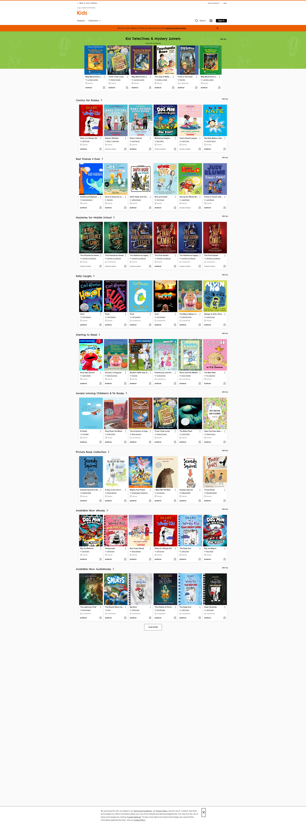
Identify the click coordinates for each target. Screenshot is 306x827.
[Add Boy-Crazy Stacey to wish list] (150, 559)
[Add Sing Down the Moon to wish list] (125, 442)
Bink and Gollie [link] (161, 197)
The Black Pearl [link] (186, 431)
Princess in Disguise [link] (113, 373)
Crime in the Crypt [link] (185, 77)
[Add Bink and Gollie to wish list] (174, 208)
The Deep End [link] (185, 548)
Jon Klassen (161, 493)
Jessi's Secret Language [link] (189, 138)
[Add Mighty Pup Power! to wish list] (150, 501)
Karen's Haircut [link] (136, 138)
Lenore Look (210, 317)
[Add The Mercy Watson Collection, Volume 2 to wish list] (199, 325)
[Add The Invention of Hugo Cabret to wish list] (150, 442)
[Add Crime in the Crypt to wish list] (196, 87)
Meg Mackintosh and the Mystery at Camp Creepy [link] (209, 77)
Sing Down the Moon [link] (113, 431)
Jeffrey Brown (136, 200)
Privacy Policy (161, 811)
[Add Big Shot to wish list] (150, 618)
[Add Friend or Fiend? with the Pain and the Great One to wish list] (224, 208)
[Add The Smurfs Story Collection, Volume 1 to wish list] (125, 618)
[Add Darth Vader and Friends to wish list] (150, 208)
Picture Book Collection (91, 452)
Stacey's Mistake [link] (111, 138)
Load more (153, 627)
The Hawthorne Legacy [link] (139, 255)
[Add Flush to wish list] (125, 325)
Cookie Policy (139, 820)
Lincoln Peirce (211, 141)
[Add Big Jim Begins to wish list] (224, 559)
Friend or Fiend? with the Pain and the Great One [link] (214, 197)
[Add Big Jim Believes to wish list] (100, 559)
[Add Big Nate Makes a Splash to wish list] (224, 149)
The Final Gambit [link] (162, 255)
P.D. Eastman (210, 376)
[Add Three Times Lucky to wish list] (127, 87)
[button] (214, 3)
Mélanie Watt (86, 493)
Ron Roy (182, 80)
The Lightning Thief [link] (88, 607)
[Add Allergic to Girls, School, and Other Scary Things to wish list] (224, 325)
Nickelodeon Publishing (140, 493)
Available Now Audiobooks (94, 569)
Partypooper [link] (110, 548)
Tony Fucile (160, 200)
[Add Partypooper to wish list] (125, 559)
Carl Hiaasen (86, 317)
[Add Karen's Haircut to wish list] (150, 149)
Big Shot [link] (133, 607)
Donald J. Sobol (162, 80)
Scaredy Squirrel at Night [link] (89, 490)
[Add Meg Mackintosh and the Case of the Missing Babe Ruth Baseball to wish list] (150, 87)
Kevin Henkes (186, 376)
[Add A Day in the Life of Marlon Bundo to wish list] (125, 501)
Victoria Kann (161, 376)
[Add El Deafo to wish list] (100, 442)
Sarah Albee (86, 376)
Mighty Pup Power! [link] (137, 490)
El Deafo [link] (83, 431)
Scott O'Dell (111, 434)
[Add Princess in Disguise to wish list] (125, 383)
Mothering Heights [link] (162, 138)
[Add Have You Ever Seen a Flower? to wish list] (224, 442)
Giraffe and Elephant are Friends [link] (89, 197)
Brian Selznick (136, 434)
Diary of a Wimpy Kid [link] (88, 138)
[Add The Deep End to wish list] (199, 559)
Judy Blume (210, 200)
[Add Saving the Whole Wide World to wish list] (199, 208)
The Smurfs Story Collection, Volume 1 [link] (114, 607)
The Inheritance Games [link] (89, 255)
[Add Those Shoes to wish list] (224, 501)
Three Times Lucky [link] (116, 77)
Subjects (81, 20)
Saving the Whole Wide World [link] (189, 197)
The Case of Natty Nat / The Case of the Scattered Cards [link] (163, 77)
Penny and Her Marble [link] (189, 373)
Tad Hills (110, 200)
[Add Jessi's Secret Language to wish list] (199, 149)
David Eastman (87, 200)
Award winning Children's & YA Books (100, 393)
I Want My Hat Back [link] (163, 490)
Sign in (221, 20)
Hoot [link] (82, 314)
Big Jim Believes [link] (86, 548)
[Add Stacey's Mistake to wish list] (125, 149)
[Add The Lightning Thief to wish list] (100, 618)
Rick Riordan (86, 610)
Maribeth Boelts (211, 493)
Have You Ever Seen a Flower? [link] (214, 431)
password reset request (176, 28)
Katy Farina (135, 141)
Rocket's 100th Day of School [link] (139, 373)
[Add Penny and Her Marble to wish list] (199, 383)
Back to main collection (88, 3)
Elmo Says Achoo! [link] (87, 373)
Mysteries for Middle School (94, 217)
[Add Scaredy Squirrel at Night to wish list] (100, 501)
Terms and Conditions (143, 811)
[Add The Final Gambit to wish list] (174, 266)
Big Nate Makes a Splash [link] (214, 138)
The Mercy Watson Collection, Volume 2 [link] (189, 314)
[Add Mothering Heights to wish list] (174, 149)
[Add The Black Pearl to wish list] (199, 442)
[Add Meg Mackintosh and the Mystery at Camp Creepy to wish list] (219, 87)
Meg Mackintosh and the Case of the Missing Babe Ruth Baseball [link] (140, 77)
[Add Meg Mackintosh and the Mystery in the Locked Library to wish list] (103, 87)
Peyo (108, 610)
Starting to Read (87, 334)
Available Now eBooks (91, 510)
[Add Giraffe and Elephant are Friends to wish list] (100, 208)
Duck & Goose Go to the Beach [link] (114, 197)
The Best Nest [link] (210, 373)
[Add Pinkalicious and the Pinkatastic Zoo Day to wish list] (174, 383)
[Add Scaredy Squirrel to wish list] (199, 501)
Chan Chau (185, 141)
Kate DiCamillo (187, 317)
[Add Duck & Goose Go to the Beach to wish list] (125, 208)
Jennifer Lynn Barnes (89, 258)
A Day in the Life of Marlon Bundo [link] (114, 490)
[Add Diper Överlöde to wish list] (224, 618)
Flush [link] (107, 314)
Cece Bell (85, 434)
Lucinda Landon (92, 80)
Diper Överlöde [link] (210, 607)
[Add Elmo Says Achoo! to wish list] (100, 383)
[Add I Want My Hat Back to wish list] (174, 501)
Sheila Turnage (115, 80)
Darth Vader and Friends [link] (139, 197)
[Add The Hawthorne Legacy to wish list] (150, 266)
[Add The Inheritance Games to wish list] (100, 266)
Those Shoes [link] (209, 490)
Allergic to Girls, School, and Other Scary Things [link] (214, 314)
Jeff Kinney (86, 141)
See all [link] (223, 39)
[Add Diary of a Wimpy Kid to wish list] (100, 149)
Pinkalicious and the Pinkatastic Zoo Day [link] (164, 373)
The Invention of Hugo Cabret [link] (139, 431)
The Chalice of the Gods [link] (164, 607)
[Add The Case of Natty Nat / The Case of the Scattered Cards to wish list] (173, 87)
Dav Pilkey (160, 141)
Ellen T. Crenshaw (113, 141)
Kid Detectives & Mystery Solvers (153, 39)
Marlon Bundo (111, 493)
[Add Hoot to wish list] (100, 325)
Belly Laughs (84, 276)
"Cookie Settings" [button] (134, 817)
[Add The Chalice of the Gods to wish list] (174, 618)
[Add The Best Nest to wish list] (224, 383)
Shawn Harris (210, 434)
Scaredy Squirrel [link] (186, 490)
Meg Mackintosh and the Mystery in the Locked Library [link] (94, 77)
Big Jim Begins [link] (210, 548)
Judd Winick (186, 200)
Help (225, 3)
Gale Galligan (136, 551)
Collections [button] (93, 20)
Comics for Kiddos (88, 100)
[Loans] (211, 21)
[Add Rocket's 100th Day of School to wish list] (150, 383)
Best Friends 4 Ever (88, 159)
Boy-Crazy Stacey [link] (137, 548)
